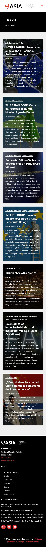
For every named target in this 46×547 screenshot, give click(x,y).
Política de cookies (32, 542)
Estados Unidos (27, 156)
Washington (15, 319)
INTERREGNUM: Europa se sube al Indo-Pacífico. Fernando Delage (22, 51)
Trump (7, 319)
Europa (11, 43)
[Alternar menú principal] (41, 6)
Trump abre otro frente (20, 273)
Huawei (20, 101)
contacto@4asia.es (7, 461)
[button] (3, 527)
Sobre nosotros (9, 494)
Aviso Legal (20, 542)
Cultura (6, 487)
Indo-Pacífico (19, 43)
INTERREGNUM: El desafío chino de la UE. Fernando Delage (22, 521)
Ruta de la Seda (33, 211)
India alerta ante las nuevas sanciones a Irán (16, 511)
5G (6, 101)
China (14, 101)
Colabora (7, 491)
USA (15, 378)
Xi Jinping (23, 319)
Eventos (6, 476)
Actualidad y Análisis (11, 472)
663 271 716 (6, 458)
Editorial (17, 268)
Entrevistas (8, 480)
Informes (7, 483)
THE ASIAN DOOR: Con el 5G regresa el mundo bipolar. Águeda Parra (21, 109)
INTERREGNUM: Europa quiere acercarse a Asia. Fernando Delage (21, 219)
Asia (7, 43)
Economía (17, 156)
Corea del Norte (20, 316)
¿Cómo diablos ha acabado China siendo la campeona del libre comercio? (22, 386)
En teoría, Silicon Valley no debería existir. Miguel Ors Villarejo (22, 164)
